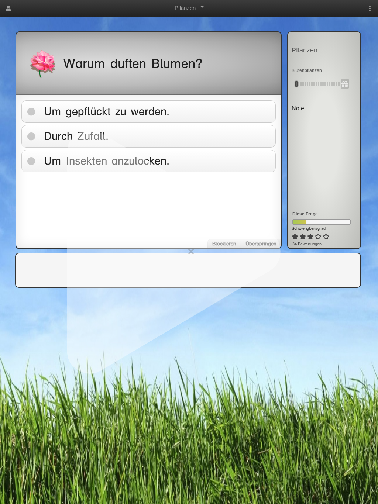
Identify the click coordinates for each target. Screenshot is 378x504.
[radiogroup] (311, 236)
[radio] (295, 236)
